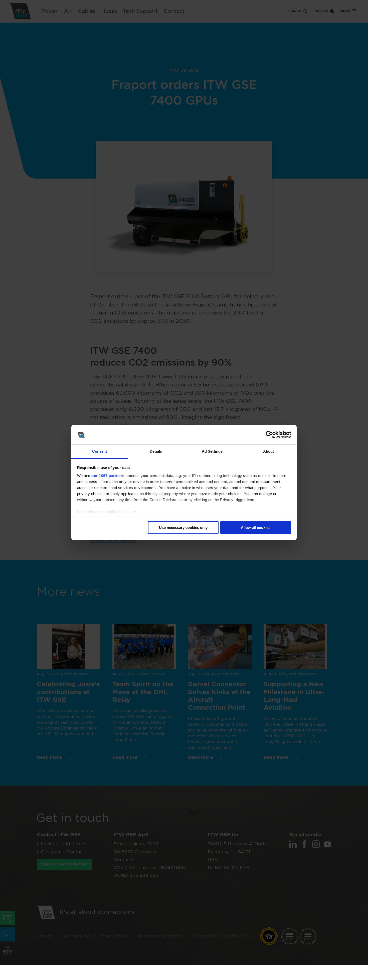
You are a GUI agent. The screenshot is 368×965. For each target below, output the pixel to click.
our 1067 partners (107, 475)
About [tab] (268, 451)
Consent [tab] (99, 451)
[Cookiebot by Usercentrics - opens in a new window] (269, 435)
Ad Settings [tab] (212, 451)
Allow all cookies (255, 527)
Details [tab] (156, 451)
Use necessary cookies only (183, 527)
